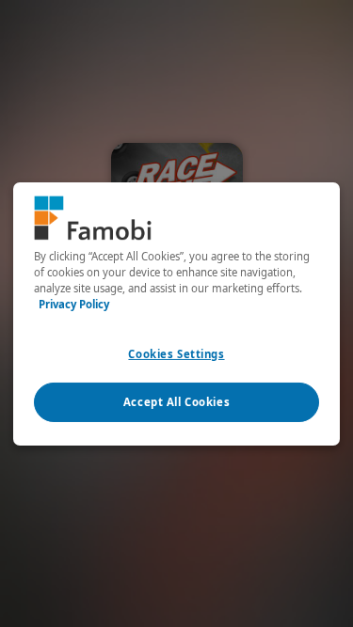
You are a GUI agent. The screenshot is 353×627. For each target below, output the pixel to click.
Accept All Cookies (176, 402)
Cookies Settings (176, 354)
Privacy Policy (74, 304)
